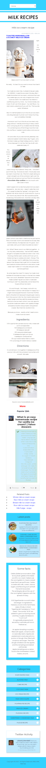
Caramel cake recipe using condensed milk (28, 535)
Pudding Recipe (22, 713)
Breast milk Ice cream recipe (24, 503)
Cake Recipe (22, 684)
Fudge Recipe (22, 723)
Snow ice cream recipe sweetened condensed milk (28, 547)
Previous (15, 488)
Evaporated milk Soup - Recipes (28, 524)
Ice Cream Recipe (22, 694)
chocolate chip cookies (16, 180)
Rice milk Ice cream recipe (24, 505)
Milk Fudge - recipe (24, 508)
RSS (34, 761)
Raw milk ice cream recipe (24, 500)
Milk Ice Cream (22, 708)
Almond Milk (22, 680)
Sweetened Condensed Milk (22, 718)
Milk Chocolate (22, 699)
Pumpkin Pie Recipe (22, 703)
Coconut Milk (22, 689)
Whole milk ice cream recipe (24, 497)
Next (32, 488)
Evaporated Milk (22, 675)
